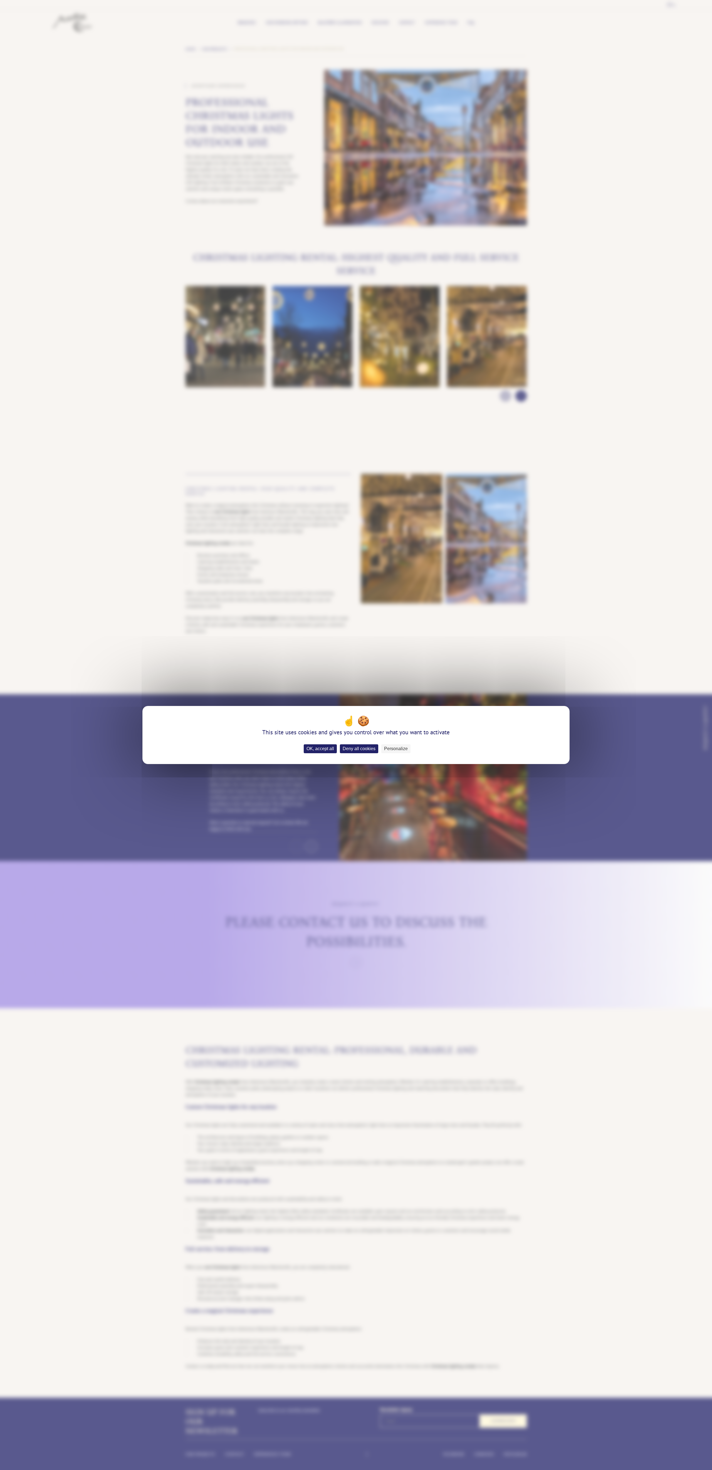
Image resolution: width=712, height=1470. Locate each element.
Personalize (396, 748)
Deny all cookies (359, 748)
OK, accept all (320, 748)
